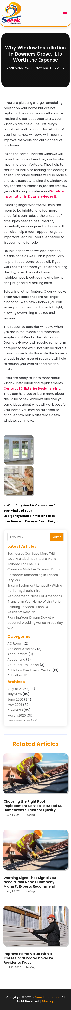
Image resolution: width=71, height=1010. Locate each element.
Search (56, 537)
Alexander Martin (22, 68)
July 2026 (14, 694)
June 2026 (15, 699)
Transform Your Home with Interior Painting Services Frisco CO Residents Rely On (34, 606)
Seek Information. (48, 997)
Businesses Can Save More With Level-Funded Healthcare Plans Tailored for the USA (31, 558)
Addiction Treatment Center (29, 670)
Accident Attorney (21, 649)
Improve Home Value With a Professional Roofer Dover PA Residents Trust (28, 958)
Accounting (16, 659)
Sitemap (48, 1001)
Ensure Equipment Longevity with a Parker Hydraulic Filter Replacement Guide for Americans (34, 590)
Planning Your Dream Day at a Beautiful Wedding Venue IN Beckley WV (35, 622)
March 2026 (16, 715)
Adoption (14, 675)
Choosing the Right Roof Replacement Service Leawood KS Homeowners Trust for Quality (33, 805)
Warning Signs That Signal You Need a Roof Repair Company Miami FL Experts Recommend (30, 882)
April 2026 (15, 710)
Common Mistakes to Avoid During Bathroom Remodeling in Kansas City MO (34, 574)
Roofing (58, 68)
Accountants (17, 654)
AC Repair (15, 643)
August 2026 (16, 689)
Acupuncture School (23, 665)
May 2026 (14, 705)
